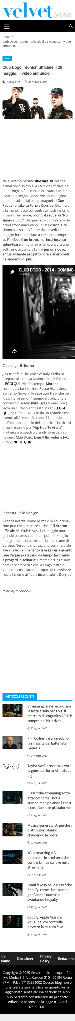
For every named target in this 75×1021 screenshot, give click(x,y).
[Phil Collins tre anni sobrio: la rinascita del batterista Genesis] (12, 742)
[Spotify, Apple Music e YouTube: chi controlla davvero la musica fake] (12, 921)
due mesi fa (44, 181)
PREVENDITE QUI (17, 442)
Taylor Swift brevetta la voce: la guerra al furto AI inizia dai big (50, 771)
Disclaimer (25, 958)
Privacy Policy (45, 958)
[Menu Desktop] (6, 26)
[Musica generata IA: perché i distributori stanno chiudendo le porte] (12, 829)
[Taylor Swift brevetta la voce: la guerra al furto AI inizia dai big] (12, 767)
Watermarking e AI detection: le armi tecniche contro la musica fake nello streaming (49, 860)
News (7, 58)
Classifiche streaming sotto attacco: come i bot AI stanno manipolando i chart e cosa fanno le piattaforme (49, 800)
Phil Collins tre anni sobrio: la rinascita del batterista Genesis (49, 743)
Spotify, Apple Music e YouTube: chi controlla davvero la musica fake (45, 922)
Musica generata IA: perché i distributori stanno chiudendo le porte (50, 830)
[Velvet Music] (37, 9)
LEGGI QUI (12, 383)
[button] (70, 26)
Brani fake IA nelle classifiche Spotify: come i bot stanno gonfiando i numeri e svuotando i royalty (50, 892)
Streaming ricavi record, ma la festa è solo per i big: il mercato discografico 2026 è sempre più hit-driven (50, 713)
